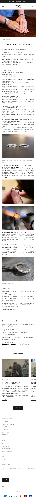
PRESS (3, 459)
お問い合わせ (5, 421)
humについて (5, 443)
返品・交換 (4, 426)
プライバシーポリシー (7, 451)
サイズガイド (5, 434)
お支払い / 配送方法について (8, 424)
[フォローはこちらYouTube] (7, 486)
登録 (6, 479)
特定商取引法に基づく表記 (8, 448)
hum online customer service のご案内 (17, 1)
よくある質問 (5, 429)
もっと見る (4, 399)
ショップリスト (5, 446)
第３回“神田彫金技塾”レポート (12, 383)
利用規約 (4, 454)
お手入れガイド (5, 432)
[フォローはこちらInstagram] (3, 486)
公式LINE (13, 344)
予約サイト (4, 344)
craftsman (5, 379)
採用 (3, 456)
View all (18, 407)
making (15, 40)
